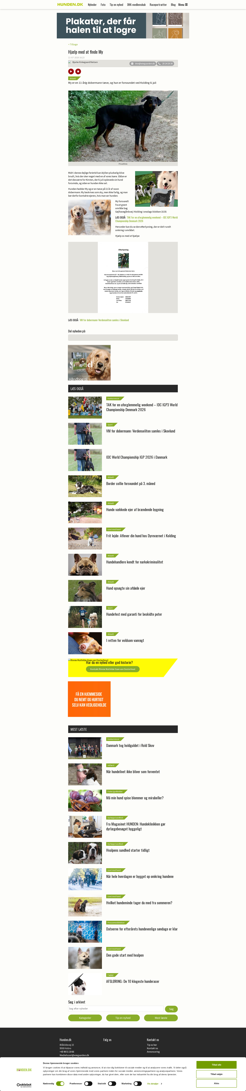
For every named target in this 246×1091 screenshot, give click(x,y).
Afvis (216, 1083)
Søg (171, 1009)
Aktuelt (73, 78)
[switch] (88, 1083)
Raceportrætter (158, 4)
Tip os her (152, 1044)
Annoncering (153, 1051)
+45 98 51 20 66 (67, 1051)
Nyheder (92, 4)
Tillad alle (216, 1065)
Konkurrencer (113, 398)
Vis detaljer (152, 1083)
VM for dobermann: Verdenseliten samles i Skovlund (104, 320)
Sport (110, 424)
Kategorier (85, 1018)
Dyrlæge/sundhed (115, 817)
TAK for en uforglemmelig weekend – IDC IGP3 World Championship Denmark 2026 (146, 219)
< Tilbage (73, 44)
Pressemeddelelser (116, 922)
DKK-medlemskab (136, 4)
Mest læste (161, 1018)
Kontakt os (152, 1048)
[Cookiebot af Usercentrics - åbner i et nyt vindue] (24, 1085)
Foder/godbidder (115, 791)
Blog (173, 4)
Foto (103, 4)
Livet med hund (114, 529)
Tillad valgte (217, 1074)
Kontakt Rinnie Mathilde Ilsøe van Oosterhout (112, 669)
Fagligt (110, 975)
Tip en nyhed (116, 4)
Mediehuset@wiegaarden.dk (74, 1055)
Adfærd (111, 765)
